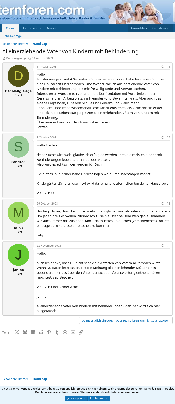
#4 (168, 246)
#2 (168, 137)
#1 (168, 67)
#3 (168, 203)
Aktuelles (29, 28)
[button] (40, 28)
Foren (10, 28)
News (51, 28)
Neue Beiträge (12, 36)
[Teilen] (162, 66)
